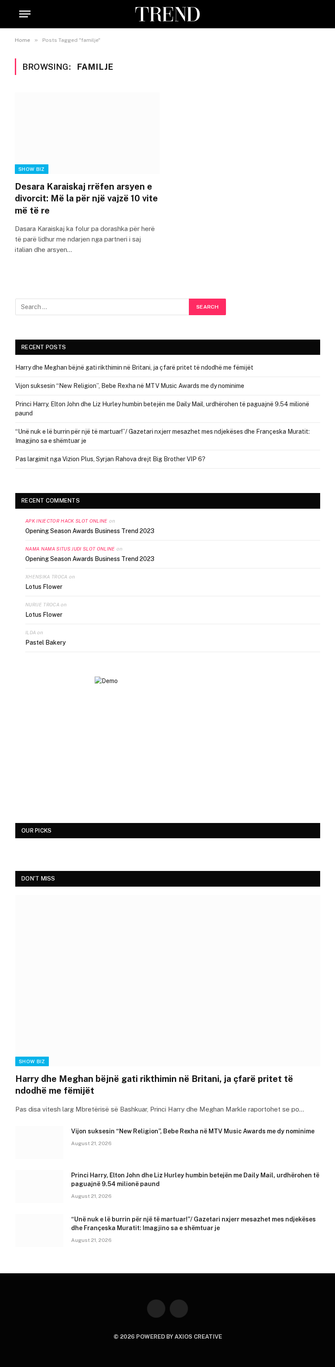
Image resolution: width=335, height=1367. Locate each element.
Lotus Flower (43, 586)
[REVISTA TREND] (167, 14)
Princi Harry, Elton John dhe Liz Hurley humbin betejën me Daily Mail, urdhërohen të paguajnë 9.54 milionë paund (195, 1179)
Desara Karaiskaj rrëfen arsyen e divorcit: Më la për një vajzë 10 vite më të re (86, 198)
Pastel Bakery (45, 642)
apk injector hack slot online (66, 521)
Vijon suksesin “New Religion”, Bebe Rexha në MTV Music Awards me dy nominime (129, 385)
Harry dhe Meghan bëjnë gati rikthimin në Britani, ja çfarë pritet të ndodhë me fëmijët (134, 367)
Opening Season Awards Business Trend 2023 (89, 530)
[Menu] (25, 14)
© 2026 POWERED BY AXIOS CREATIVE (167, 1336)
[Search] (315, 14)
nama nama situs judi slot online (70, 548)
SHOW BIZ (31, 169)
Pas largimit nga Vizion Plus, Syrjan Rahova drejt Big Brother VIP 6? (110, 459)
